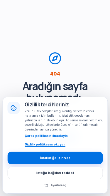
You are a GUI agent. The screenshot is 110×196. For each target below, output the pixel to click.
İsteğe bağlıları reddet (55, 173)
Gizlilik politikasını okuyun (45, 144)
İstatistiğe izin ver (55, 158)
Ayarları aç (58, 185)
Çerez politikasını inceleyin (46, 136)
